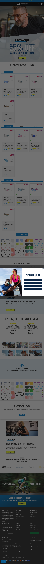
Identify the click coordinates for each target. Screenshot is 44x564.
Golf (33, 286)
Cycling (33, 279)
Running (33, 282)
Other (33, 289)
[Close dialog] (43, 269)
